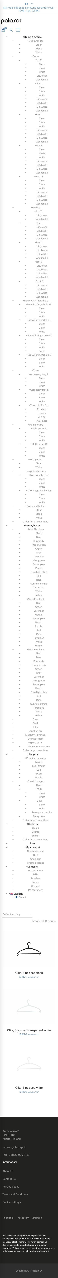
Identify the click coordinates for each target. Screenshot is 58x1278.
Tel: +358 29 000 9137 (16, 1154)
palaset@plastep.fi (13, 1147)
